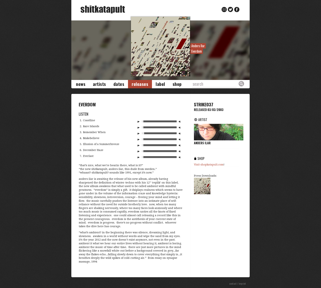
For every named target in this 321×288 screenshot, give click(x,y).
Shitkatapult (103, 10)
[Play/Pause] (138, 121)
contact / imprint (237, 283)
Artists (99, 84)
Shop (177, 84)
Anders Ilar (202, 143)
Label (160, 84)
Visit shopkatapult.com (208, 164)
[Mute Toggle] (180, 121)
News (80, 84)
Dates (119, 84)
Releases (140, 84)
